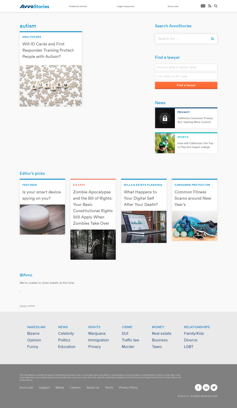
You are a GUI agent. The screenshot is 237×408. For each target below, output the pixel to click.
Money (158, 327)
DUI (125, 333)
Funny (32, 346)
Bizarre (33, 333)
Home (23, 305)
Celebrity (66, 333)
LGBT (188, 346)
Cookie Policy (26, 380)
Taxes (157, 346)
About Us (93, 387)
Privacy (94, 346)
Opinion (34, 340)
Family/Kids (194, 333)
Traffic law (130, 340)
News (160, 102)
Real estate (161, 333)
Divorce (190, 340)
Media (60, 387)
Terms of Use (138, 377)
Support (44, 387)
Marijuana (96, 333)
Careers (75, 387)
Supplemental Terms (154, 377)
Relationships (197, 327)
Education (66, 346)
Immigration (98, 340)
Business (160, 340)
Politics (64, 340)
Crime (127, 327)
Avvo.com (26, 387)
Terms (109, 387)
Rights (94, 327)
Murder (128, 346)
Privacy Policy (170, 377)
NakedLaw (36, 327)
